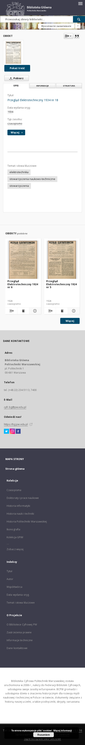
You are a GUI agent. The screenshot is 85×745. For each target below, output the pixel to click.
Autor (10, 579)
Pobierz (18, 78)
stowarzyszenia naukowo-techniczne (32, 179)
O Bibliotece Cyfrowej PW (22, 624)
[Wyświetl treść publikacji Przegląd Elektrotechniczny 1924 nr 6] (23, 311)
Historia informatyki (18, 506)
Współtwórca (14, 587)
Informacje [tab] (42, 85)
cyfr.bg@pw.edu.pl (15, 407)
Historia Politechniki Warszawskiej (27, 521)
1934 (10, 112)
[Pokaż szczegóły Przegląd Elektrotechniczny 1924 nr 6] (34, 311)
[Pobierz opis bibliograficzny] (11, 311)
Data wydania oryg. (18, 594)
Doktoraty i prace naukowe (23, 498)
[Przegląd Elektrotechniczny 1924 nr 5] (62, 260)
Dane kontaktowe (17, 648)
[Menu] (80, 3)
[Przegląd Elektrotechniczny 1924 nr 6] (23, 260)
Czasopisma (14, 490)
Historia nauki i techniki (20, 513)
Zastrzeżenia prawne (19, 632)
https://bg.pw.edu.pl (16, 424)
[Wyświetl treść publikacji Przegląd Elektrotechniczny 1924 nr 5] (62, 311)
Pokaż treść (17, 68)
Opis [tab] (16, 85)
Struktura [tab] (69, 85)
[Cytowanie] (76, 36)
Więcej (70, 321)
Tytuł (9, 571)
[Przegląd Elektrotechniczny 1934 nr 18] (13, 52)
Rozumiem (43, 735)
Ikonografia (13, 529)
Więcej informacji (62, 730)
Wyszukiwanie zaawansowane (56, 26)
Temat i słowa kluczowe (21, 602)
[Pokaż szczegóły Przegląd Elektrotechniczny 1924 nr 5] (73, 311)
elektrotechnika (18, 172)
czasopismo (14, 123)
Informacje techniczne (20, 640)
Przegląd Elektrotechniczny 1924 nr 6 (22, 284)
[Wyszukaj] (79, 19)
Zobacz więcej (15, 549)
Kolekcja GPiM (15, 537)
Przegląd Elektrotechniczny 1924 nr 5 (61, 284)
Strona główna (15, 469)
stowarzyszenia (19, 186)
